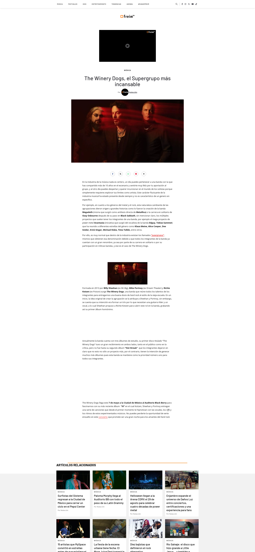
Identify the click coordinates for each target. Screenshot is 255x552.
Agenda (130, 4)
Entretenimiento (99, 4)
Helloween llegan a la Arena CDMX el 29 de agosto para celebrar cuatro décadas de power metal (145, 451)
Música (60, 4)
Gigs (84, 4)
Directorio (119, 535)
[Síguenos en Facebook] (182, 4)
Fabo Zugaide (174, 507)
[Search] (176, 4)
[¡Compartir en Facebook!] (112, 168)
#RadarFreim (143, 4)
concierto (103, 385)
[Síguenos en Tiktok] (196, 4)
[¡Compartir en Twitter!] (120, 168)
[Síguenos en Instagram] (185, 4)
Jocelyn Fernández (139, 504)
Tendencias (116, 4)
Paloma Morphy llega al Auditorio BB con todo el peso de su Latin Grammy (109, 447)
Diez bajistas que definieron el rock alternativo (140, 496)
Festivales (72, 4)
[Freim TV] (127, 16)
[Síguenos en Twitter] (189, 4)
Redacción (133, 86)
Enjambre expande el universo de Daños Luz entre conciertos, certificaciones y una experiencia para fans (179, 451)
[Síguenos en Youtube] (193, 4)
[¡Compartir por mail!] (144, 168)
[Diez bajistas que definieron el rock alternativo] (145, 477)
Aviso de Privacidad (132, 535)
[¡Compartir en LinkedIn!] (128, 168)
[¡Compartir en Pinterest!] (136, 168)
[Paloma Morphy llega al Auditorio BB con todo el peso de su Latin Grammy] (109, 428)
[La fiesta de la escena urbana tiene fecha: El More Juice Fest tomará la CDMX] (109, 477)
